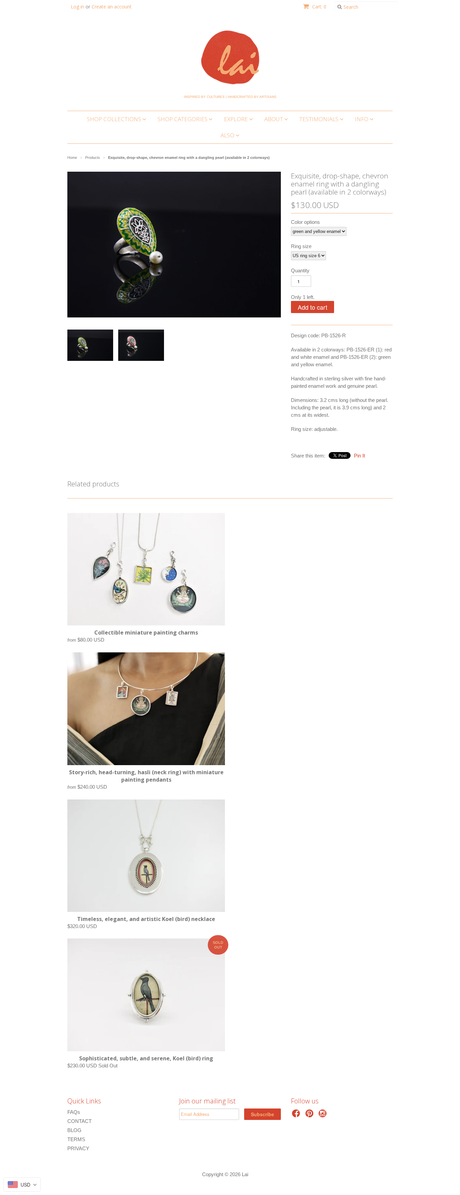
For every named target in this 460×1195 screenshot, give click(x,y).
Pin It (359, 455)
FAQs (73, 1112)
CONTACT (79, 1121)
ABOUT (274, 119)
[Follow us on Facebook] (297, 1115)
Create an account (112, 6)
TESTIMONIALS (319, 119)
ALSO (228, 135)
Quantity (300, 270)
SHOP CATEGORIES (183, 119)
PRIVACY (78, 1148)
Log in (77, 6)
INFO (362, 119)
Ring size (301, 246)
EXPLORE (236, 119)
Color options (305, 222)
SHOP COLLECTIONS (114, 119)
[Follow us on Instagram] (324, 1115)
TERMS (76, 1139)
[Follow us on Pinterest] (310, 1115)
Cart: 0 (318, 6)
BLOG (74, 1130)
